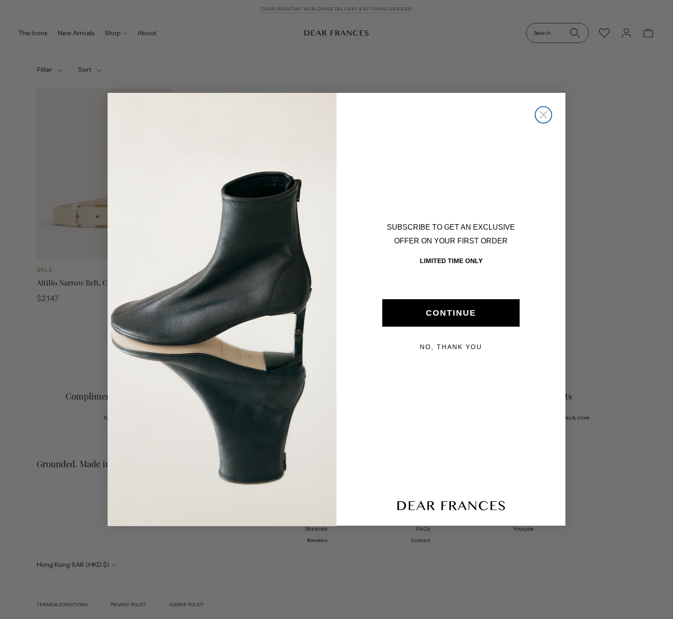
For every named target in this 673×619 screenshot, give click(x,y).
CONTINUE (451, 313)
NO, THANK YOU (451, 346)
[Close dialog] (543, 115)
